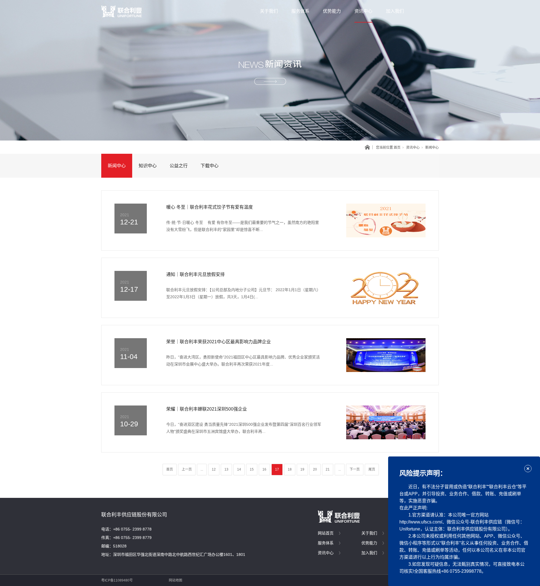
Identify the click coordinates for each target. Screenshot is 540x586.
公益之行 (179, 165)
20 (315, 469)
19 (302, 469)
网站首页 (326, 533)
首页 (397, 148)
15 (252, 469)
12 (214, 469)
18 (290, 469)
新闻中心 (117, 165)
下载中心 (210, 165)
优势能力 (332, 11)
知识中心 (148, 165)
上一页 (187, 469)
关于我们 (269, 11)
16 (264, 469)
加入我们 (395, 11)
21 (328, 469)
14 (239, 469)
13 (226, 469)
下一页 (355, 469)
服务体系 (300, 11)
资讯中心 (363, 11)
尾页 (371, 469)
